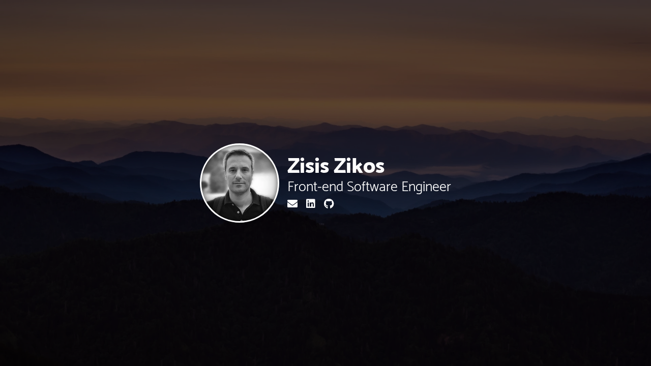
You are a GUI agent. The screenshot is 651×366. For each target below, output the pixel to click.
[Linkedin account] (312, 204)
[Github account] (329, 204)
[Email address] (293, 204)
